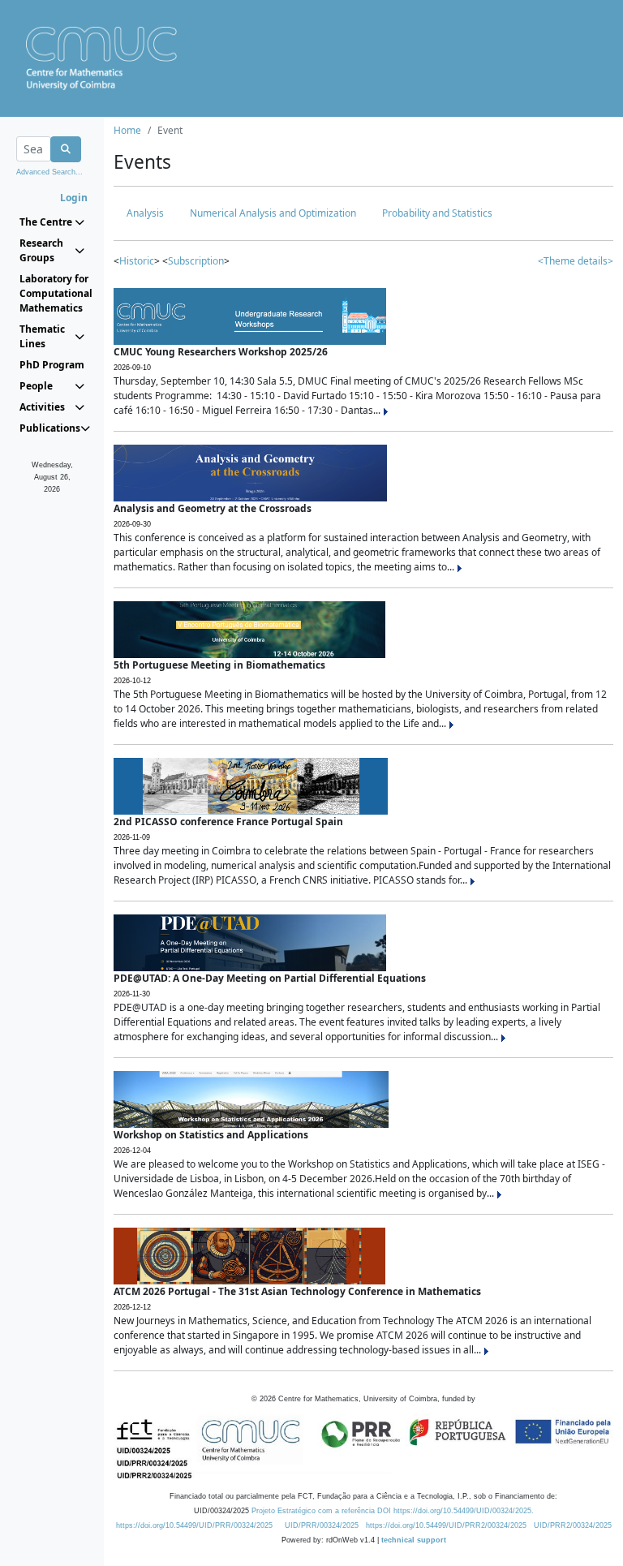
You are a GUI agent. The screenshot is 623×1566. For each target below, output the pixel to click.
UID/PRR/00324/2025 (322, 1525)
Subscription (196, 261)
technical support (413, 1540)
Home (127, 130)
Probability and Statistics (437, 213)
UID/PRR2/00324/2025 (573, 1525)
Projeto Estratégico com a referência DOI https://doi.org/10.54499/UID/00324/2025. (392, 1511)
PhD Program (51, 365)
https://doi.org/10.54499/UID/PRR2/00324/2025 (446, 1525)
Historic (136, 261)
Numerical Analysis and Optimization (273, 213)
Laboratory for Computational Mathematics (51, 293)
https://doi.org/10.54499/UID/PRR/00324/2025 (194, 1525)
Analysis (145, 213)
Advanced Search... (49, 172)
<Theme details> (575, 261)
